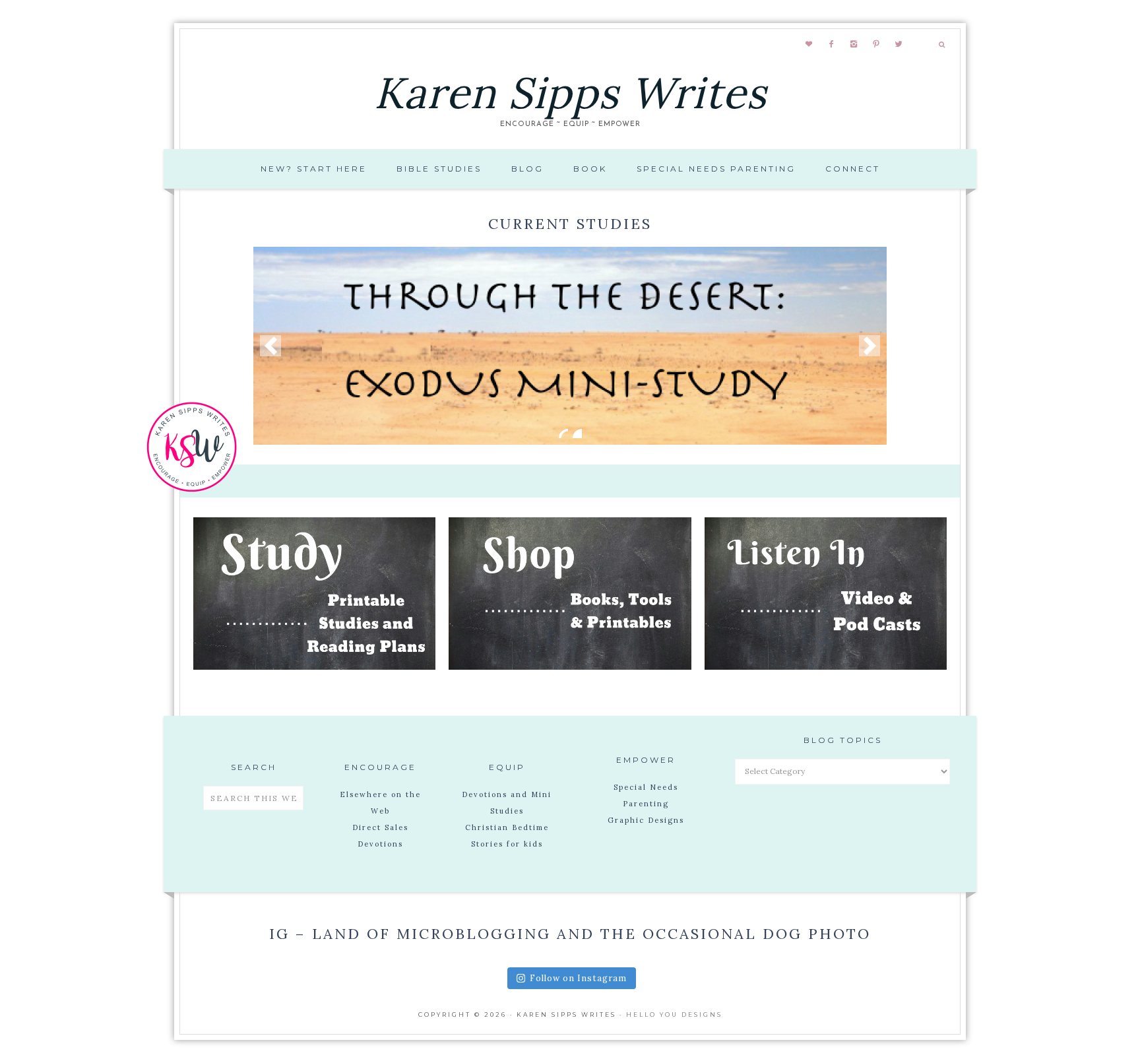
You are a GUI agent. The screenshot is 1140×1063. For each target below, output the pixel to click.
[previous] (270, 345)
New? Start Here (314, 169)
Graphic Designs (646, 820)
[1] (563, 433)
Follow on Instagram (578, 978)
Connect (852, 169)
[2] (577, 433)
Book (590, 169)
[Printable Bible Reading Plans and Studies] (314, 666)
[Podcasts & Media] (826, 666)
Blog (527, 169)
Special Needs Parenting (716, 169)
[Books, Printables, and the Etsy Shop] (570, 666)
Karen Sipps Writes (570, 92)
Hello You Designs (674, 1014)
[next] (869, 345)
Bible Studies (439, 169)
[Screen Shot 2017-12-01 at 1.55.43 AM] (570, 346)
